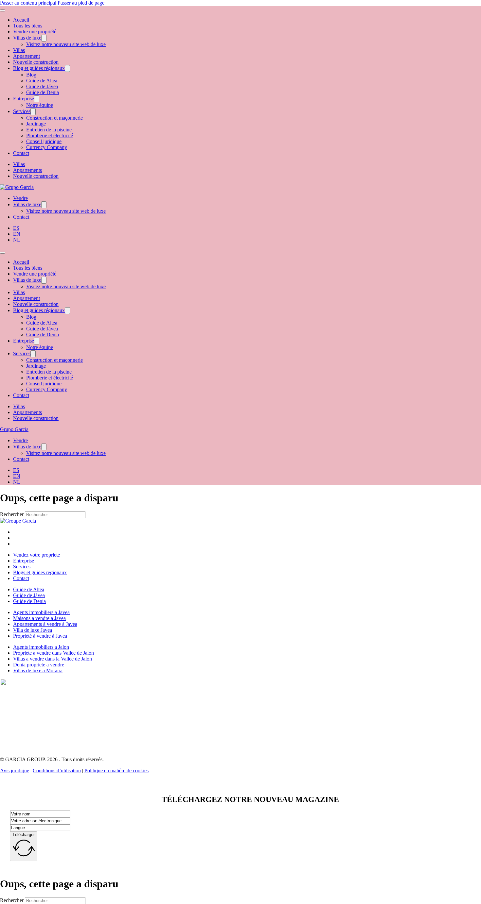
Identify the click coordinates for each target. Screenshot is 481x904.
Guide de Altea (41, 80)
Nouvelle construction (36, 62)
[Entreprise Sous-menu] (36, 98)
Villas (19, 50)
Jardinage (36, 123)
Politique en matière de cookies (116, 770)
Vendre (20, 198)
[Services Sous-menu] (33, 111)
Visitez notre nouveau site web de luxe (66, 44)
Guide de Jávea (42, 86)
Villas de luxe (27, 38)
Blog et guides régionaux (39, 68)
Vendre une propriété (34, 31)
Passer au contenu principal (28, 3)
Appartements (27, 170)
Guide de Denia (42, 92)
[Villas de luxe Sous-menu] (43, 38)
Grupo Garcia (14, 429)
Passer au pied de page (81, 3)
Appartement (26, 56)
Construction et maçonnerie (54, 118)
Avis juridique (14, 770)
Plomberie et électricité (49, 135)
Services (21, 111)
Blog (31, 74)
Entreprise (23, 98)
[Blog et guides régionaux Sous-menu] (67, 68)
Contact (21, 153)
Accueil (21, 20)
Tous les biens (27, 25)
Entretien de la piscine (49, 129)
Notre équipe (39, 105)
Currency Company (46, 147)
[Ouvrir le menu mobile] (2, 10)
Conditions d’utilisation (57, 770)
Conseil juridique (44, 141)
